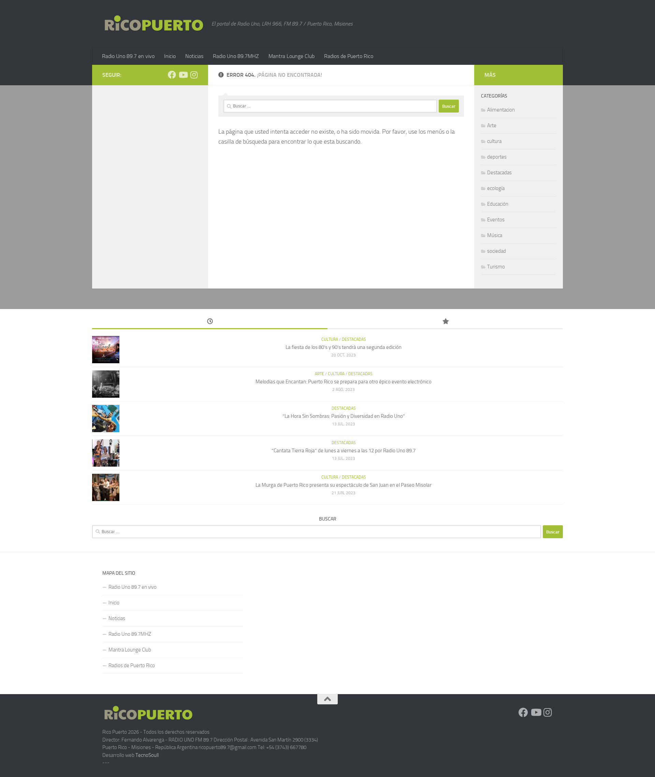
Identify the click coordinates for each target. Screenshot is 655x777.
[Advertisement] (482, 617)
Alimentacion (501, 110)
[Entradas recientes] (210, 321)
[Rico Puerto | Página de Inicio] (153, 23)
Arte (491, 125)
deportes (497, 157)
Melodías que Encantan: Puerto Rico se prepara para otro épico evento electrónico (344, 382)
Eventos (496, 220)
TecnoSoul (146, 755)
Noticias (194, 56)
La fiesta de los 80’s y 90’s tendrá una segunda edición (344, 347)
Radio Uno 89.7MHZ (236, 56)
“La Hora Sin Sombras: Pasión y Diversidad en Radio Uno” (343, 416)
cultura (494, 141)
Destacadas (499, 173)
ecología (496, 188)
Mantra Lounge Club (291, 56)
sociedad (496, 251)
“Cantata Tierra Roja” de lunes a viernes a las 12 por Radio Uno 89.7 (344, 451)
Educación (497, 204)
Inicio (170, 56)
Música (494, 235)
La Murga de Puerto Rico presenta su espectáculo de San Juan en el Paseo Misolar (344, 485)
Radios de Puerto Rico (348, 56)
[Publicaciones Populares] (445, 321)
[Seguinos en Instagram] (194, 75)
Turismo (496, 267)
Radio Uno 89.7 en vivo (128, 56)
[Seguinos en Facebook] (172, 75)
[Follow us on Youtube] (183, 75)
